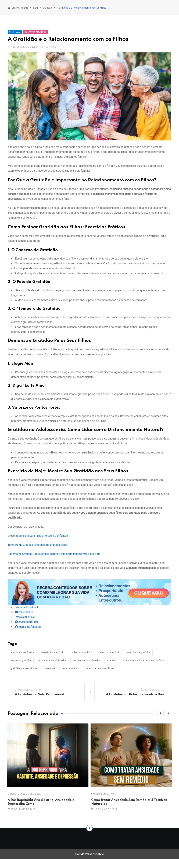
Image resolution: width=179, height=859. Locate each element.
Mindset (12, 794)
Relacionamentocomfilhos (100, 668)
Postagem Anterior (30, 690)
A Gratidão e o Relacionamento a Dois (135, 694)
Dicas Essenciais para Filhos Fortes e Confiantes (38, 535)
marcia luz (49, 668)
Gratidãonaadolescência (23, 668)
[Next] (168, 713)
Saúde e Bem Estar (31, 794)
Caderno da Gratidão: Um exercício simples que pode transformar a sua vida (54, 554)
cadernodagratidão (81, 652)
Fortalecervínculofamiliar (87, 660)
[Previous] (160, 713)
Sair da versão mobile (89, 854)
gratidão (111, 660)
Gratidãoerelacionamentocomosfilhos (144, 660)
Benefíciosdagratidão (52, 652)
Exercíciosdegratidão (138, 652)
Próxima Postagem (149, 690)
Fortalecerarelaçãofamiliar (52, 660)
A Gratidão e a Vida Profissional (39, 694)
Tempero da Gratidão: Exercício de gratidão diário (37, 544)
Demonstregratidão (109, 652)
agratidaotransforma (22, 652)
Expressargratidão (20, 660)
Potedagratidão (70, 668)
